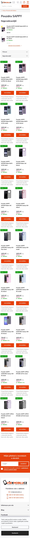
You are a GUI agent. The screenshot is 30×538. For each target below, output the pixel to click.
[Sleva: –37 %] (7, 68)
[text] (18, 2)
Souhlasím (15, 533)
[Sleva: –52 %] (7, 320)
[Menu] (28, 2)
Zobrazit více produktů (14, 45)
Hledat (25, 6)
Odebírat (23, 464)
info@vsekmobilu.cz (16, 492)
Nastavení (15, 527)
